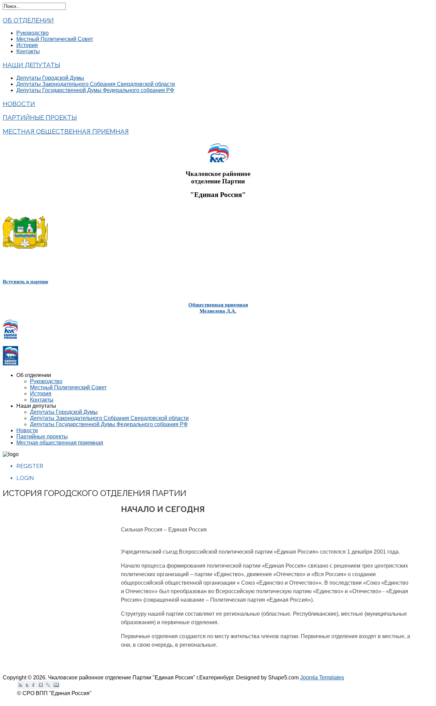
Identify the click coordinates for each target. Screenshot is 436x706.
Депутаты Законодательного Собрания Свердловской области (95, 84)
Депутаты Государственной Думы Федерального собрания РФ (95, 90)
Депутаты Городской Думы (50, 78)
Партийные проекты (40, 117)
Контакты (28, 51)
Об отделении (28, 20)
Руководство (32, 33)
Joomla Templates (322, 677)
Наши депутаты (31, 65)
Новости (19, 103)
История (27, 45)
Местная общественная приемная (66, 131)
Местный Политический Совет (54, 39)
